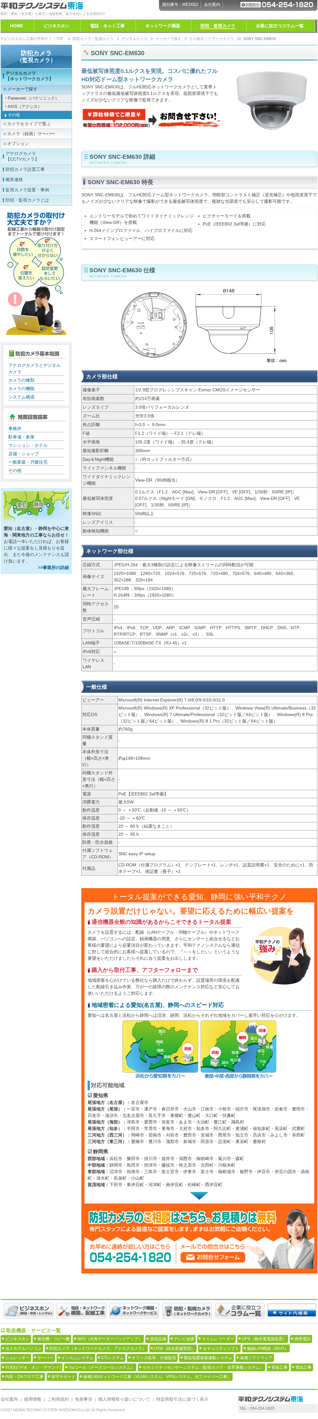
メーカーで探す (168, 39)
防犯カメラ (36, 56)
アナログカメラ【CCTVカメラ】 (22, 156)
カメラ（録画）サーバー (31, 133)
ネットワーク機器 (162, 25)
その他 (14, 115)
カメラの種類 (21, 380)
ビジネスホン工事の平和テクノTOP (33, 39)
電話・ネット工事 (107, 25)
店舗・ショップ (23, 453)
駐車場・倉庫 (21, 436)
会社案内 (212, 4)
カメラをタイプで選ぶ (29, 123)
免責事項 (83, 1399)
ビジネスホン (56, 25)
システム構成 (21, 396)
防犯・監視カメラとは (27, 200)
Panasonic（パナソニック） (33, 98)
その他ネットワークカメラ (211, 39)
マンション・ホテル (28, 445)
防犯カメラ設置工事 (25, 169)
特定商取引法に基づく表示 (182, 1399)
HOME (16, 25)
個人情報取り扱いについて (124, 1399)
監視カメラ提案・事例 (27, 189)
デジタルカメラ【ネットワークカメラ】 (29, 76)
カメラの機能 (21, 388)
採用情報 (32, 1399)
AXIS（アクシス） (25, 106)
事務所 (14, 428)
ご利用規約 (58, 1399)
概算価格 (14, 179)
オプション (18, 143)
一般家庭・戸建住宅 (28, 462)
